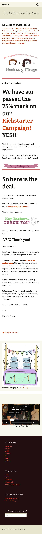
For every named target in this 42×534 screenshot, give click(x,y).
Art (18, 28)
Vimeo (7, 458)
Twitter (7, 449)
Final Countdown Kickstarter (29, 36)
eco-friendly (6, 36)
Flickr (6, 456)
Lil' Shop (25, 388)
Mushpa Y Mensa (8, 41)
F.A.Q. (7, 475)
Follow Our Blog (10, 501)
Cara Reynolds (32, 33)
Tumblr (7, 451)
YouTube (7, 461)
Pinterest (8, 453)
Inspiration (33, 28)
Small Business (22, 31)
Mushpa (31, 38)
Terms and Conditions (12, 484)
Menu (4, 4)
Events (7, 477)
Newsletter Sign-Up (11, 498)
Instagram (8, 446)
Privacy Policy (9, 482)
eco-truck (15, 36)
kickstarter (6, 38)
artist (24, 33)
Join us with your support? (18, 206)
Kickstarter (6, 31)
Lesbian (13, 31)
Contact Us (8, 480)
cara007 (22, 43)
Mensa (26, 38)
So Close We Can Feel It (16, 24)
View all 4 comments (11, 332)
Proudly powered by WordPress (13, 529)
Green (27, 28)
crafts (22, 28)
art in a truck (17, 33)
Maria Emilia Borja (17, 38)
